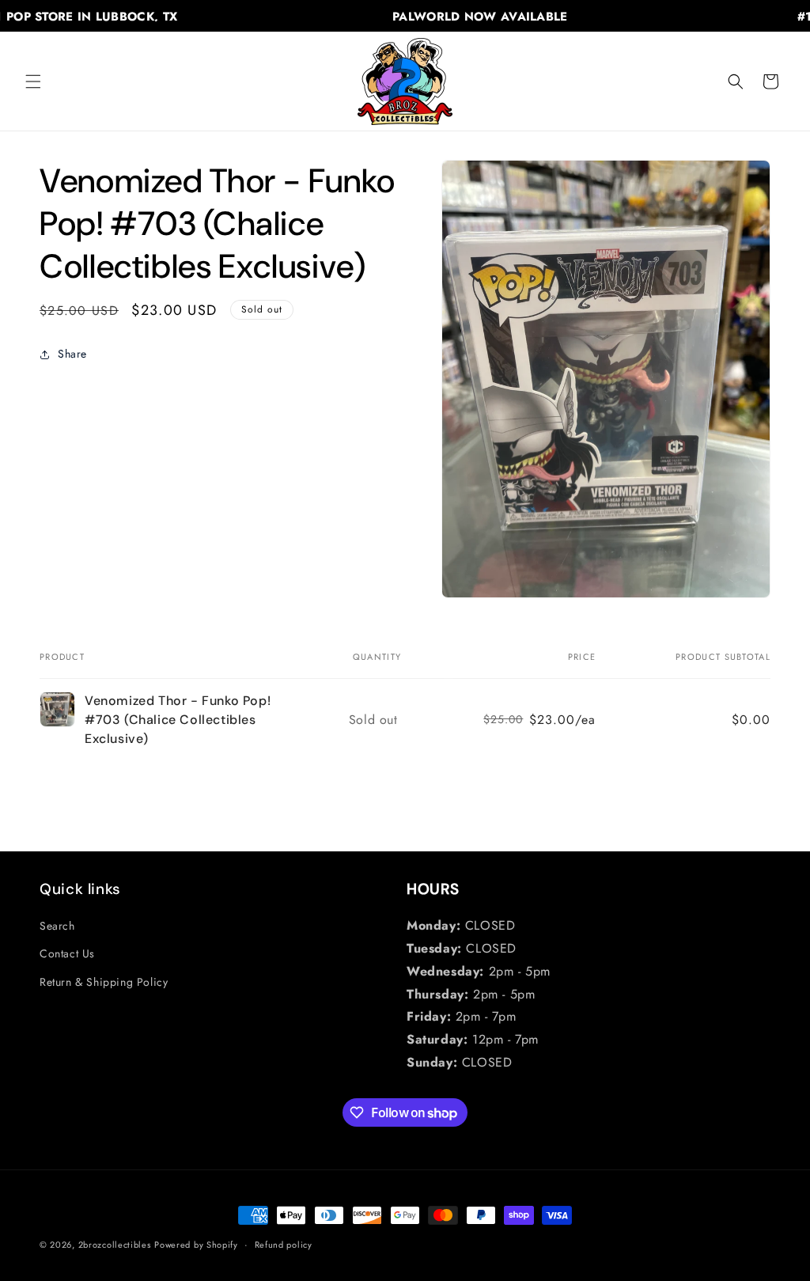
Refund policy (283, 1244)
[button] (33, 81)
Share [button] (72, 354)
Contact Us (67, 953)
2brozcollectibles (114, 1244)
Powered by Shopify (196, 1244)
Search (57, 926)
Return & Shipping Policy (104, 982)
